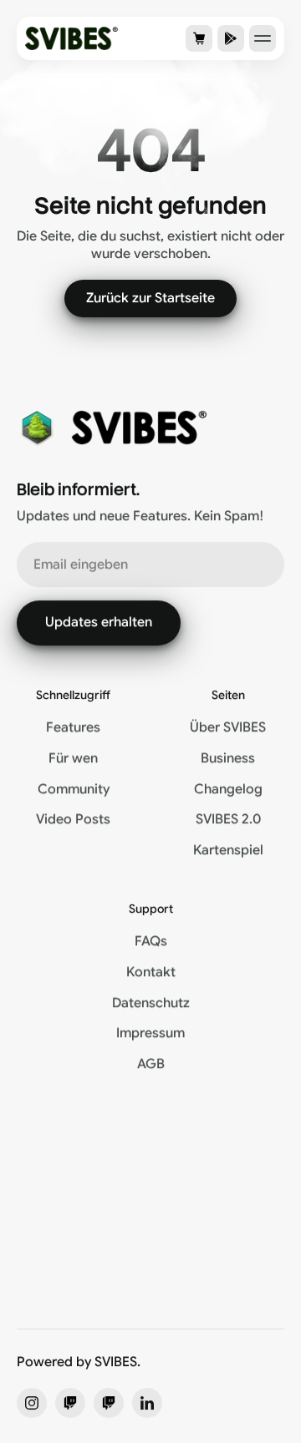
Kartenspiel (228, 850)
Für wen (73, 758)
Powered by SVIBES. (78, 1362)
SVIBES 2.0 (228, 819)
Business (228, 758)
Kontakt (151, 972)
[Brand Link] (71, 38)
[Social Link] (32, 1403)
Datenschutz (151, 1003)
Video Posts (73, 819)
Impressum (150, 1033)
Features (73, 727)
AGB (151, 1064)
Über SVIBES (228, 727)
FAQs (151, 941)
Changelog (228, 788)
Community (74, 788)
